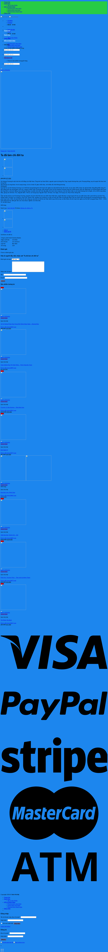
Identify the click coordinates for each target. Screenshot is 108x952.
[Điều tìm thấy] (8, 175)
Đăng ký (3, 939)
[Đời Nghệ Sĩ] (13, 439)
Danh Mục (7, 3)
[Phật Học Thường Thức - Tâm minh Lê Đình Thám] (13, 567)
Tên (2, 274)
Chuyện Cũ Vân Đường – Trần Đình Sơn (12, 407)
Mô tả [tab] (6, 230)
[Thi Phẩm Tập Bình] (13, 609)
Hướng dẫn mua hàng (13, 10)
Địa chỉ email (5, 933)
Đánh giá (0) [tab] (7, 231)
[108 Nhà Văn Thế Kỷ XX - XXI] (13, 524)
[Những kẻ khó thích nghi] (8, 166)
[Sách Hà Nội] (9, 17)
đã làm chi (23, 208)
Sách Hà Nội (11, 151)
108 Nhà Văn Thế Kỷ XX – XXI (9, 535)
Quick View (4, 318)
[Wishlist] (1, 315)
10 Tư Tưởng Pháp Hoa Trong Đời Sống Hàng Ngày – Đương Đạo (20, 324)
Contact (9, 22)
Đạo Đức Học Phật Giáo (8, 492)
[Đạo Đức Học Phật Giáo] (26, 480)
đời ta (29, 208)
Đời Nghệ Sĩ (4, 450)
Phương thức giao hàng (14, 8)
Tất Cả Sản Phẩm (12, 5)
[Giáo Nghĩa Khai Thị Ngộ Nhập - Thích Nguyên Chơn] (13, 354)
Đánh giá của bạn (6, 259)
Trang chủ (3, 151)
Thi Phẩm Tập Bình (6, 620)
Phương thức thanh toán (14, 11)
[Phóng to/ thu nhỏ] (3, 949)
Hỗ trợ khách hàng (9, 7)
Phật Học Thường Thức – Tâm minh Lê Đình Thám (15, 577)
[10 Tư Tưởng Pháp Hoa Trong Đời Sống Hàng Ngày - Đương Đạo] (13, 313)
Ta (31, 208)
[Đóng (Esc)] (1, 949)
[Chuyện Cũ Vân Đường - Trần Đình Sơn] (13, 396)
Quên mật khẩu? (5, 926)
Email (3, 277)
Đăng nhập (17, 923)
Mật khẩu (4, 920)
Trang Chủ (7, 2)
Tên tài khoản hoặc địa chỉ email (10, 917)
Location (10, 20)
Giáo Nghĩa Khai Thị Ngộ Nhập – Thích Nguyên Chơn (16, 365)
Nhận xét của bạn (6, 271)
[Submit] (4, 56)
